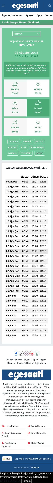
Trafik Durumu (38, 426)
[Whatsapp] (37, 353)
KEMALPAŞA (37, 147)
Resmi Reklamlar (25, 363)
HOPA (24, 147)
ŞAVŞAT (40, 153)
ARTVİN (39, 141)
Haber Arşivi (37, 443)
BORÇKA (12, 147)
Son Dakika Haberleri (9, 444)
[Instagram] (26, 353)
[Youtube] (31, 353)
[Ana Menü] (3, 5)
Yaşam (49, 15)
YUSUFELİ (26, 153)
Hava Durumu (12, 426)
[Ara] (49, 6)
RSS (8, 458)
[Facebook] (16, 353)
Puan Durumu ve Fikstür (11, 434)
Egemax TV (40, 363)
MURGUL (12, 153)
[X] (21, 353)
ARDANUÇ (14, 141)
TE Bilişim (34, 467)
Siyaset (29, 15)
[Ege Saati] (25, 6)
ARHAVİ (27, 141)
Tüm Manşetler (38, 433)
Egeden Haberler (12, 15)
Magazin (11, 363)
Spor (39, 15)
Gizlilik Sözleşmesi (10, 480)
